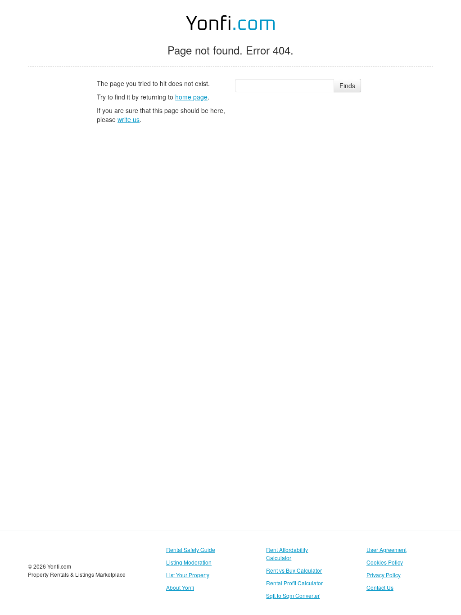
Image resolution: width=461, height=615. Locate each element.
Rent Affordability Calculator (287, 553)
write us (129, 119)
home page (191, 96)
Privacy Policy (383, 575)
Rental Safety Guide (190, 549)
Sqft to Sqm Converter (293, 595)
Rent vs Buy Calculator (294, 570)
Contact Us (379, 587)
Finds (347, 85)
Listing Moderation (189, 562)
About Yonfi (180, 587)
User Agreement (386, 549)
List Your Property (187, 575)
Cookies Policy (384, 562)
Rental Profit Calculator (294, 583)
